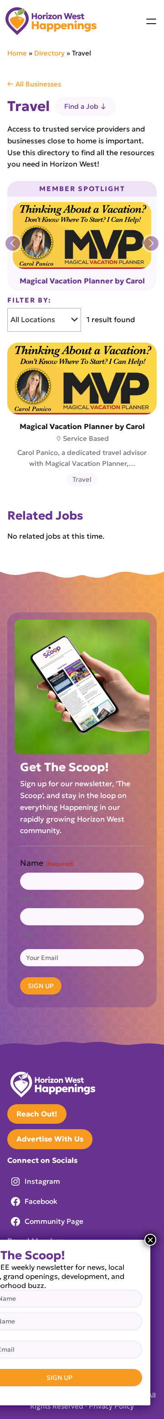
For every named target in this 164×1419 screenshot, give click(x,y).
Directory (49, 53)
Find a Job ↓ (85, 106)
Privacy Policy (111, 1406)
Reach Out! (36, 1113)
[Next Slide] (151, 243)
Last (26, 933)
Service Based (86, 438)
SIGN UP (41, 986)
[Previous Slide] (13, 243)
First (27, 898)
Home (17, 53)
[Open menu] (151, 21)
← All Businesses (34, 84)
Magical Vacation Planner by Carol (82, 280)
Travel (82, 479)
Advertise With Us (49, 1138)
